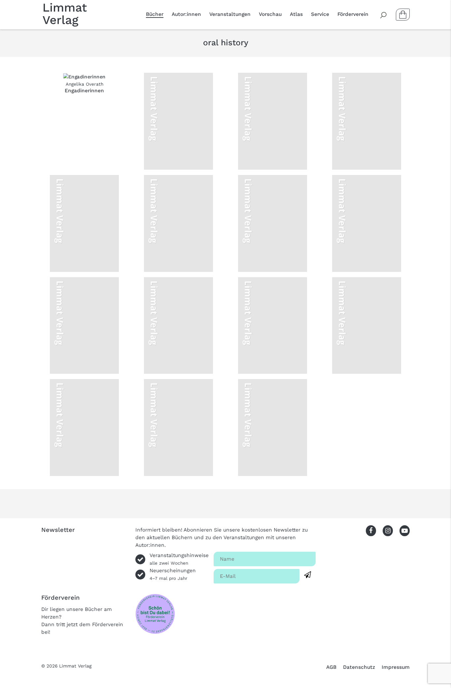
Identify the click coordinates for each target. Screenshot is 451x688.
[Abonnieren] (307, 575)
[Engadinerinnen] (84, 76)
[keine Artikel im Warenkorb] (403, 15)
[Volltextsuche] (384, 15)
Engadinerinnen (84, 91)
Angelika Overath (84, 84)
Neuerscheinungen (173, 574)
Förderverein (352, 14)
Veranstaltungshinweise (179, 559)
